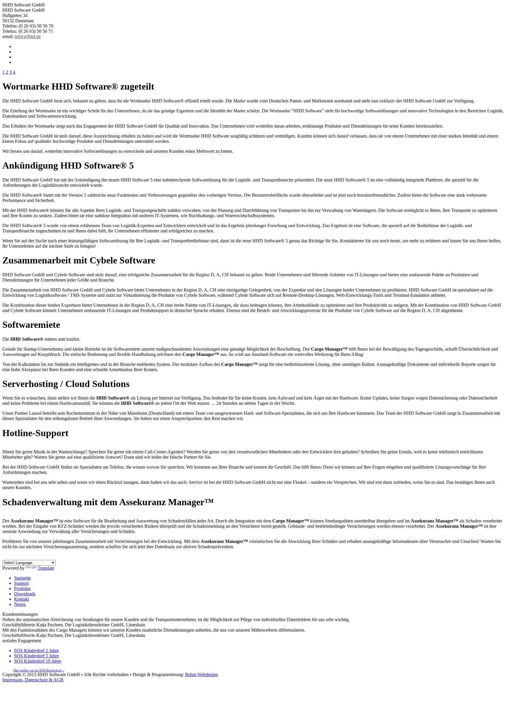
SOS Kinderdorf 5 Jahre (36, 655)
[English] (10, 557)
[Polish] (39, 557)
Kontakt (21, 599)
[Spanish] (34, 557)
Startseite (22, 577)
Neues (20, 604)
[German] (4, 557)
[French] (16, 557)
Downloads (24, 593)
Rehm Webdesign (201, 674)
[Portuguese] (28, 557)
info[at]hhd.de (28, 36)
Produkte (22, 588)
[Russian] (45, 557)
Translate (45, 567)
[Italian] (22, 557)
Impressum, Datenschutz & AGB (33, 679)
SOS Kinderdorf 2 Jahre (36, 650)
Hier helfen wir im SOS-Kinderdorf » (38, 670)
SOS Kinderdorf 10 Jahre (37, 661)
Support (21, 583)
